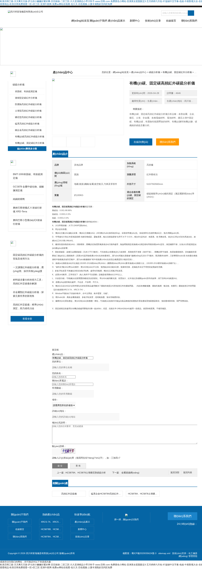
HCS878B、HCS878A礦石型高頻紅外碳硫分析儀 (52, 529)
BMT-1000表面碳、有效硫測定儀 (28, 176)
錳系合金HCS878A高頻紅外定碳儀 (107, 493)
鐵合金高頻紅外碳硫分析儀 (28, 130)
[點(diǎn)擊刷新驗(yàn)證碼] (68, 451)
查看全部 (27, 318)
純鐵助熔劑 (19, 199)
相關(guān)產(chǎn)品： (60, 484)
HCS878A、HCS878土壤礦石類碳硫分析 (85, 472)
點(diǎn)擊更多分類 (27, 148)
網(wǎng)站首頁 (80, 20)
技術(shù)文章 (153, 20)
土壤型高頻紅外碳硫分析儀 (28, 110)
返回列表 (187, 472)
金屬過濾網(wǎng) (130, 472)
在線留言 (171, 20)
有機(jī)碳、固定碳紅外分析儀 (29, 143)
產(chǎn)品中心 (138, 72)
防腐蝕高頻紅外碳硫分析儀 (28, 104)
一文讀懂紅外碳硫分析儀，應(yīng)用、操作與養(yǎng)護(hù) (28, 269)
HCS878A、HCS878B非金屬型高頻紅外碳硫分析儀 (52, 536)
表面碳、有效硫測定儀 (26, 91)
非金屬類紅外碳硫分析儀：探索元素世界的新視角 (28, 294)
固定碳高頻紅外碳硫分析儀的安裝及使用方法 (28, 257)
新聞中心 (135, 20)
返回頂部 (174, 472)
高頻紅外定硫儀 (69, 493)
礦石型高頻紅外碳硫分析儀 (28, 117)
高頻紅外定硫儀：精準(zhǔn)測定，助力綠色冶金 (28, 306)
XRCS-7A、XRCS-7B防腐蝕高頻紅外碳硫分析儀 (52, 522)
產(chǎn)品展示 (116, 20)
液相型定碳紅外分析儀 (26, 98)
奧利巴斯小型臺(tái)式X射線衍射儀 (27, 222)
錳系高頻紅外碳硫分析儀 (27, 123)
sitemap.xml (164, 553)
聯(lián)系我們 (189, 20)
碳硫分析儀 (18, 84)
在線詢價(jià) (141, 142)
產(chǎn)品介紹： (60, 155)
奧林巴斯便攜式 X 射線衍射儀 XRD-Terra (27, 209)
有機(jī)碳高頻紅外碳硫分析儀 (29, 136)
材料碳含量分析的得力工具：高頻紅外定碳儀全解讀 (28, 281)
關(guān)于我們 (98, 20)
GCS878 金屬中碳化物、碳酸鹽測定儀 (28, 188)
